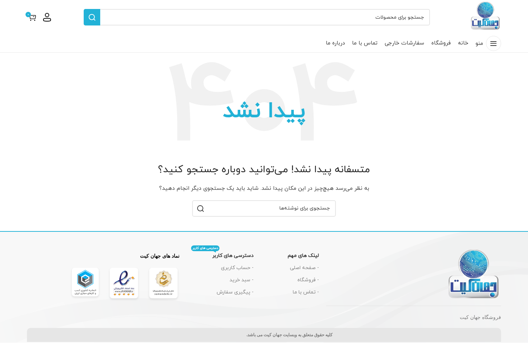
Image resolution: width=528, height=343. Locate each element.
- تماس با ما (306, 292)
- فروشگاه (308, 280)
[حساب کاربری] (47, 17)
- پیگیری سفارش (235, 292)
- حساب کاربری (237, 267)
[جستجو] (92, 17)
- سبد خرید (242, 280)
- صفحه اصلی (304, 267)
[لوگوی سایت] (485, 16)
